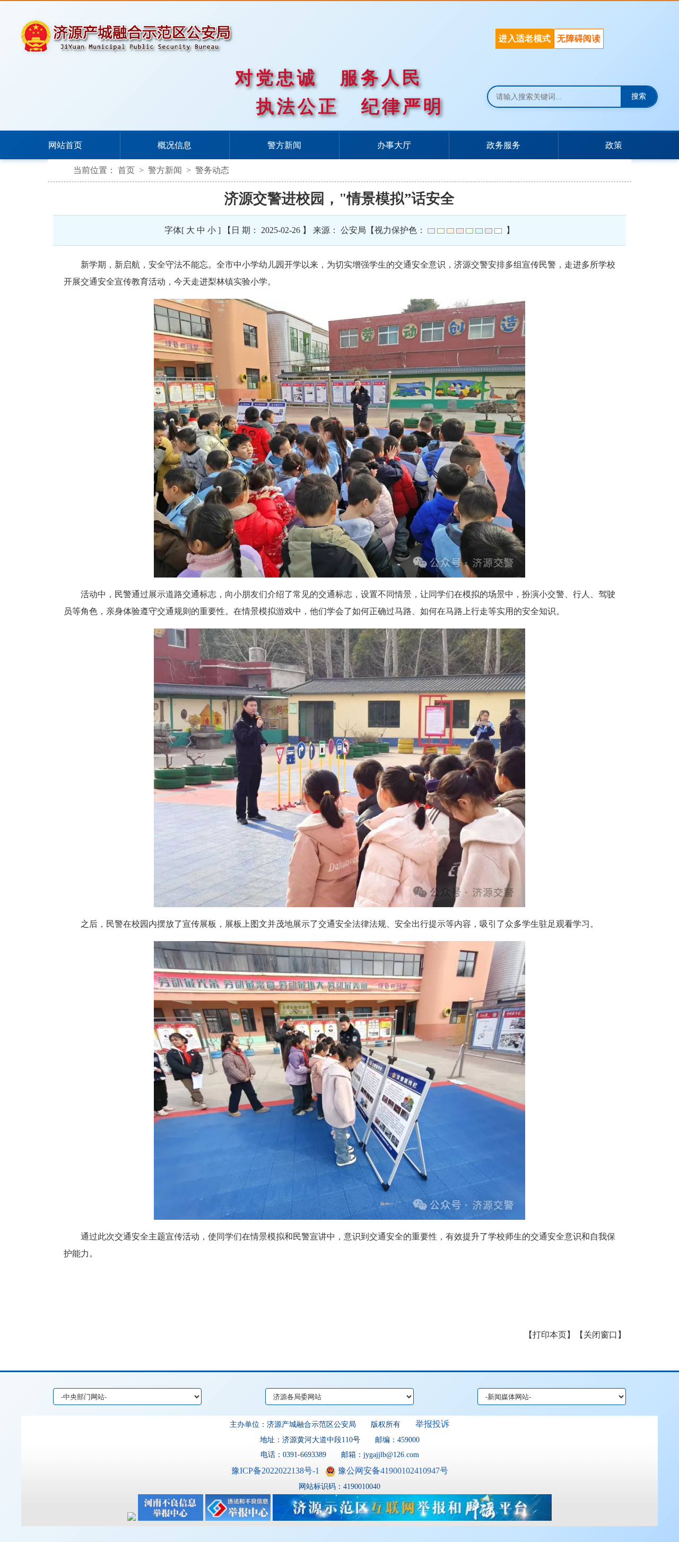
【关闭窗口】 (600, 1334)
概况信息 (174, 145)
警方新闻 (284, 145)
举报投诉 (432, 1423)
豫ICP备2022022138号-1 (275, 1470)
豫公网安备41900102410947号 (393, 1470)
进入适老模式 (525, 38)
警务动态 (212, 170)
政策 (613, 145)
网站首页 (65, 145)
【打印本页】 (549, 1334)
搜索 (638, 96)
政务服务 (503, 145)
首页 (126, 170)
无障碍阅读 (578, 38)
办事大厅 (394, 145)
